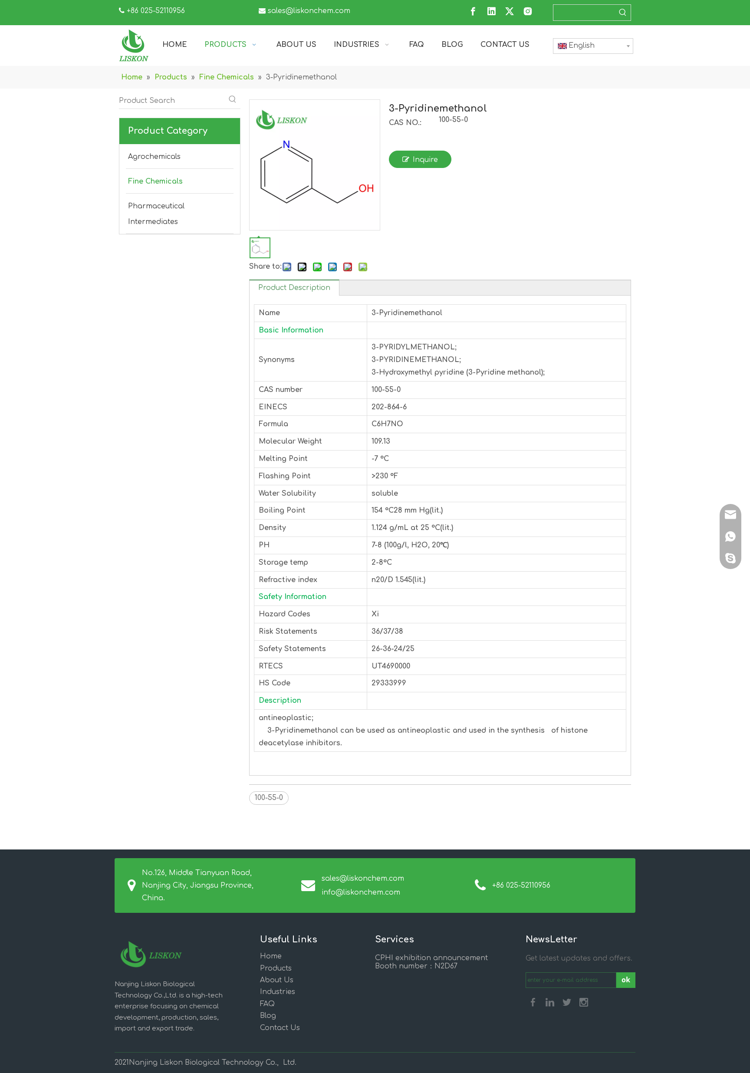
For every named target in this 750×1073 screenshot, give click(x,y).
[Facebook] (473, 11)
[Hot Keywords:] (623, 12)
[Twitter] (509, 11)
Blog (268, 1016)
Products (276, 968)
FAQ (267, 1004)
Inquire (425, 160)
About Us (276, 980)
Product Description (294, 288)
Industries (277, 992)
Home (271, 956)
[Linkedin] (491, 11)
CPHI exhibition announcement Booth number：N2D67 (431, 962)
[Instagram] (528, 11)
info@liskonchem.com (361, 892)
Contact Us (280, 1028)
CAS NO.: (405, 123)
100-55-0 (269, 798)
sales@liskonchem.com (309, 11)
